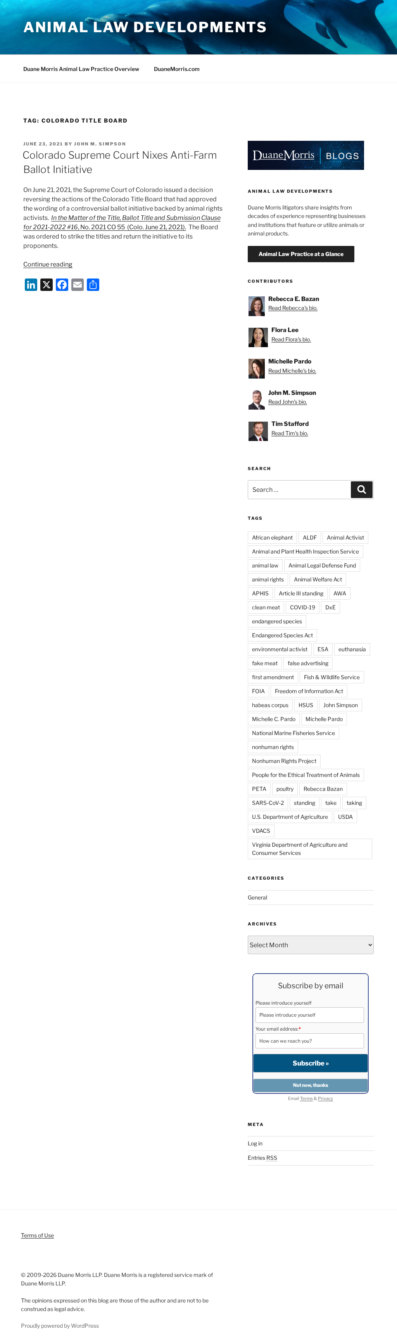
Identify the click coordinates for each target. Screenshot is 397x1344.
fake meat (265, 663)
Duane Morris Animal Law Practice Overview (81, 69)
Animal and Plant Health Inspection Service (305, 551)
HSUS (306, 705)
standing (304, 802)
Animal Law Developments (145, 27)
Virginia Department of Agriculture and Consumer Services (299, 848)
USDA (345, 816)
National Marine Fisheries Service (293, 733)
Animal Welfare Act (318, 579)
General (257, 897)
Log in (255, 1143)
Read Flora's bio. (291, 339)
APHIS (260, 593)
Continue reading (47, 264)
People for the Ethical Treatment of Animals (306, 774)
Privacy (325, 1098)
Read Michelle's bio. (292, 370)
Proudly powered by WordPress (60, 1325)
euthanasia (352, 649)
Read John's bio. (287, 401)
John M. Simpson (100, 144)
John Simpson (340, 705)
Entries (262, 1157)
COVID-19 (302, 607)
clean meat (266, 607)
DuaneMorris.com (177, 69)
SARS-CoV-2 (268, 802)
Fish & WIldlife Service (332, 677)
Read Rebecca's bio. (293, 307)
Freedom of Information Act (309, 691)
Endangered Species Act (282, 635)
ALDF (310, 537)
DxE (330, 607)
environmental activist (279, 649)
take (331, 802)
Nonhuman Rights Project (284, 761)
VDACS (261, 830)
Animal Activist (345, 537)
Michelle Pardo (324, 719)
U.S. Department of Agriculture (290, 816)
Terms (306, 1098)
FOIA (258, 691)
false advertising (308, 663)
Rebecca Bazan (323, 788)
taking (354, 802)
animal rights (268, 579)
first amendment (273, 677)
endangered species (277, 621)
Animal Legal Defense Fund (322, 565)
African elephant (272, 537)
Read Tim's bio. (289, 433)
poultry (284, 788)
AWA (339, 593)
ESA (323, 649)
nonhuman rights (273, 747)
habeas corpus (270, 705)
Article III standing (301, 593)
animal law (265, 565)
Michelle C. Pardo (273, 719)
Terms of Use (37, 1235)
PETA (259, 788)
